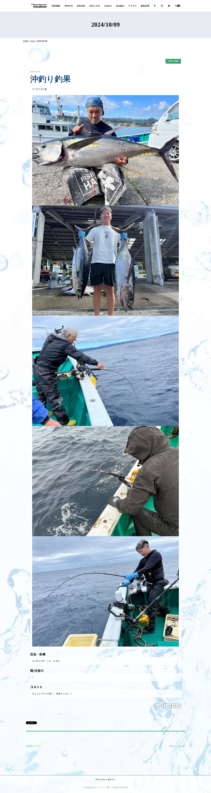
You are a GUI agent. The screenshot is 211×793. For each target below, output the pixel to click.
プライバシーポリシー (105, 779)
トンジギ (158, 706)
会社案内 (120, 5)
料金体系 (81, 5)
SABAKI (108, 5)
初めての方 (94, 5)
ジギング (176, 706)
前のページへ (35, 746)
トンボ (167, 706)
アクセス (132, 5)
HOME (25, 41)
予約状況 (68, 5)
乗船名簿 (145, 5)
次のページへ (176, 746)
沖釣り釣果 (173, 61)
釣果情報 (56, 5)
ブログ (32, 41)
